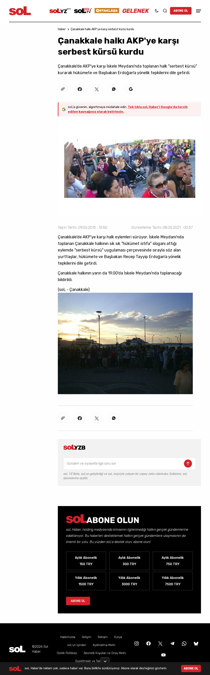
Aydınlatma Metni (104, 645)
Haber (62, 29)
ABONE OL (180, 11)
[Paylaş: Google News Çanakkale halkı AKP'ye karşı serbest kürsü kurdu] (131, 89)
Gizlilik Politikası (67, 653)
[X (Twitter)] (160, 643)
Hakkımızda (67, 637)
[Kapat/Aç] (105, 659)
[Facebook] (148, 643)
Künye (118, 637)
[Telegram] (172, 643)
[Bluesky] (196, 643)
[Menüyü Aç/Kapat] (198, 11)
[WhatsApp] (183, 643)
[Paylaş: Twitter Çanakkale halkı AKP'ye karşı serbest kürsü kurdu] (97, 89)
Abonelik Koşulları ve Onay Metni (105, 653)
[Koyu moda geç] (157, 11)
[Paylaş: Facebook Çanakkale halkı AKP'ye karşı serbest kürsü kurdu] (80, 89)
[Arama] (165, 11)
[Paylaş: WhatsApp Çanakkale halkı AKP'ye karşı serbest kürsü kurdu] (114, 89)
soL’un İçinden (76, 645)
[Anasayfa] (17, 649)
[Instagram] (136, 643)
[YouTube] (163, 655)
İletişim (86, 637)
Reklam (103, 637)
